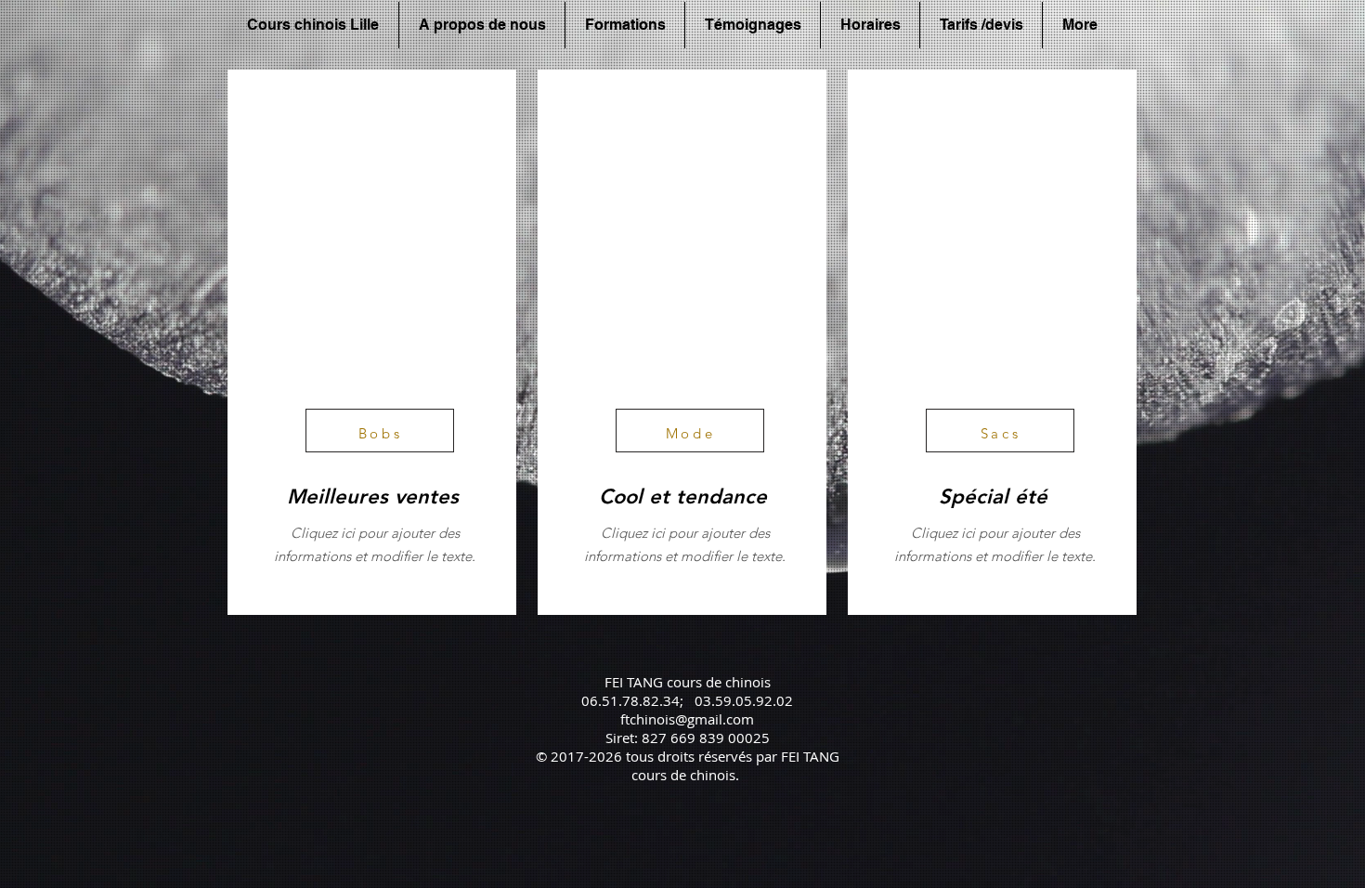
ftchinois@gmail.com (687, 719)
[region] (372, 342)
